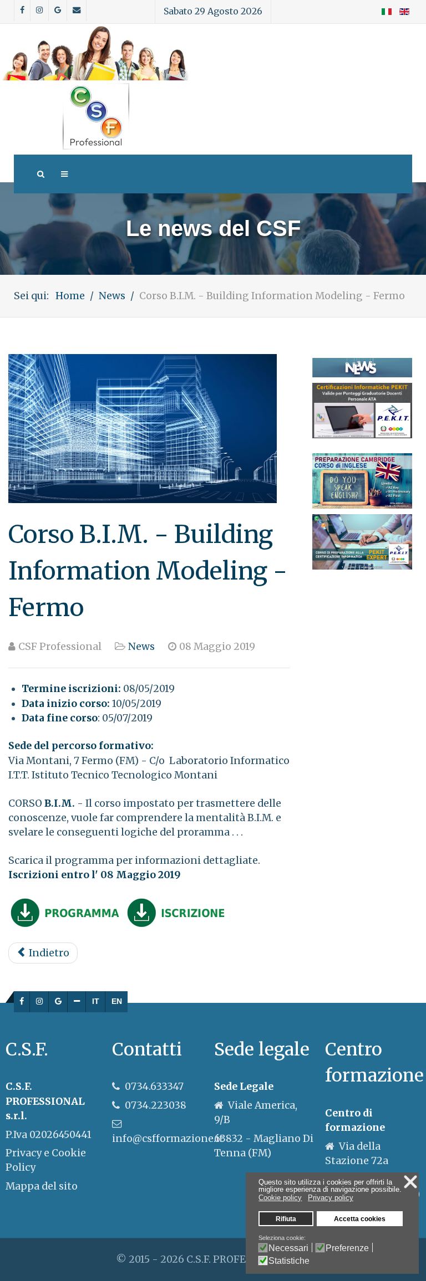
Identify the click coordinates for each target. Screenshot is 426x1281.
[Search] (40, 174)
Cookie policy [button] (280, 1197)
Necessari (288, 1248)
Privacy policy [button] (330, 1197)
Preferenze (347, 1248)
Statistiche (289, 1260)
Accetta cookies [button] (360, 1218)
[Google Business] (58, 1001)
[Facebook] (22, 1001)
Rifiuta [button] (286, 1218)
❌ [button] (410, 1181)
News (141, 646)
